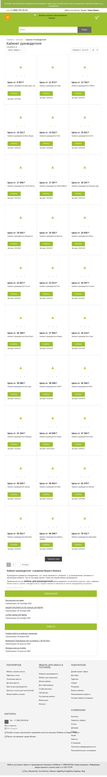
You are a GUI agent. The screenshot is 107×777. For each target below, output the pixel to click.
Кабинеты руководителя (48, 674)
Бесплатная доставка (14, 600)
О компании (75, 743)
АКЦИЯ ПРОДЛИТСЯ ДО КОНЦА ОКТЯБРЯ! (24, 608)
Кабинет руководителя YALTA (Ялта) (21, 186)
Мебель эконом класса (16, 672)
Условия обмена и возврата (82, 698)
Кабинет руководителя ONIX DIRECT (53, 186)
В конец (25, 565)
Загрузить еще (53, 559)
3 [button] (24, 76)
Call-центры (43, 693)
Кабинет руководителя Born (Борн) (21, 136)
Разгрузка (75, 687)
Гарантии (74, 679)
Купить (14, 94)
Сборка (74, 683)
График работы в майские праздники (21, 633)
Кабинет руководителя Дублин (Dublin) (51, 538)
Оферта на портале (76, 10)
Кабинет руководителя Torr (50, 286)
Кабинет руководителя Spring (19, 487)
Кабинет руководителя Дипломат (84, 537)
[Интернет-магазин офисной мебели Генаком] (52, 17)
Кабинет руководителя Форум (51, 336)
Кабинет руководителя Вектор (51, 236)
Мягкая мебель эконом (16, 694)
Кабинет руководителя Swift (50, 86)
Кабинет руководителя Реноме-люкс (85, 186)
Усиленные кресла (14, 679)
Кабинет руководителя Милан (83, 487)
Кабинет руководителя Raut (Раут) (20, 336)
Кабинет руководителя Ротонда (19, 387)
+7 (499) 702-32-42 (19, 10)
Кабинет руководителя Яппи (82, 236)
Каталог (19, 40)
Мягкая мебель (45, 681)
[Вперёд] (18, 565)
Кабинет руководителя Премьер (20, 437)
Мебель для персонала (48, 678)
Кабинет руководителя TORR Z (83, 86)
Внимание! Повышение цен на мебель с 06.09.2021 (27, 641)
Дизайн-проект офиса (79, 672)
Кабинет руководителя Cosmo (83, 286)
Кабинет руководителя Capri (82, 336)
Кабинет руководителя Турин (50, 437)
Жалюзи (42, 704)
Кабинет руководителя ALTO (82, 136)
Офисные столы (13, 675)
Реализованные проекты (80, 694)
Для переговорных (46, 685)
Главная (10, 40)
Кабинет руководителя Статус (19, 286)
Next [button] (32, 67)
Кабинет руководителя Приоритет (20, 236)
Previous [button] (8, 67)
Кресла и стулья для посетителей (20, 690)
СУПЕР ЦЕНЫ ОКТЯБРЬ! (16, 615)
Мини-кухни (43, 700)
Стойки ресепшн (45, 689)
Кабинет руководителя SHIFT (50, 387)
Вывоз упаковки (77, 690)
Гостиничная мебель (47, 696)
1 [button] (17, 76)
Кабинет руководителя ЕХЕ (82, 387)
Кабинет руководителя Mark (50, 487)
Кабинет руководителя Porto (82, 437)
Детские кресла (13, 683)
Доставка (74, 675)
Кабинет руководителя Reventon (20, 537)
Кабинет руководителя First (50, 136)
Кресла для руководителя (17, 687)
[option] (20, 67)
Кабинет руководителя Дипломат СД (21, 86)
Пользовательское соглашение (83, 750)
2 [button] (21, 76)
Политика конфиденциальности (83, 747)
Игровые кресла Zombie (15, 648)
